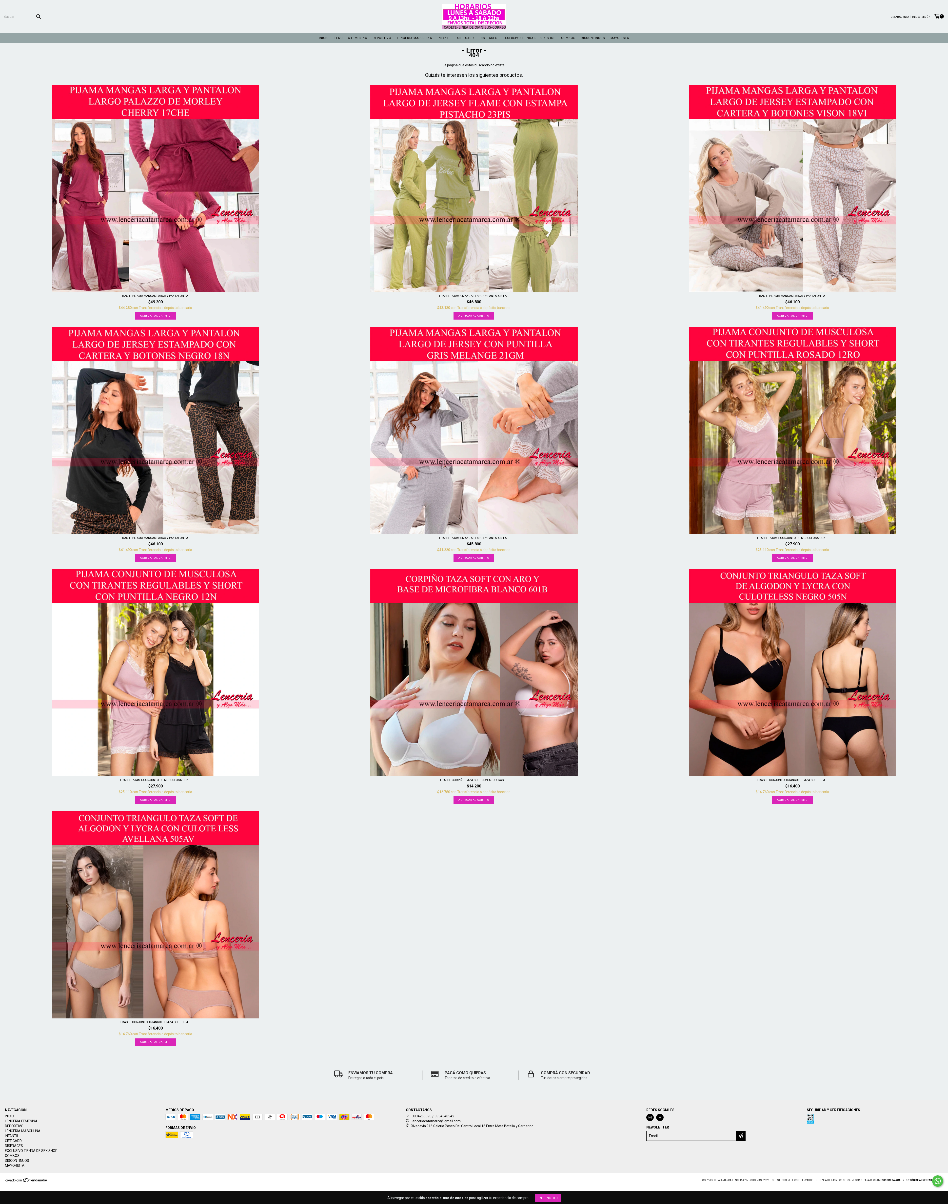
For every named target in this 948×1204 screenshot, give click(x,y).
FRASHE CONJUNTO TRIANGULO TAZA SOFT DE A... (792, 780)
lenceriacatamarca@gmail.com (436, 1121)
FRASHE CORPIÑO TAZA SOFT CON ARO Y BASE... (474, 780)
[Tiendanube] (26, 1181)
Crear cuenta (900, 17)
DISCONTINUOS (593, 38)
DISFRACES (488, 38)
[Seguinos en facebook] (660, 1117)
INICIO (324, 38)
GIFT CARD (465, 38)
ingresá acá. (892, 1180)
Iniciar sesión (921, 17)
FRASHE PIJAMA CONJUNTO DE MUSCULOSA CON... (792, 538)
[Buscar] (38, 16)
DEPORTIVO (382, 38)
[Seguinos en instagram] (650, 1117)
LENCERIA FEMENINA (351, 38)
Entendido (548, 1198)
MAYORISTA (620, 38)
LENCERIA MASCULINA (414, 38)
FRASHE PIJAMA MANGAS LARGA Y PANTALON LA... (155, 296)
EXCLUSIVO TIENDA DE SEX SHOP (529, 38)
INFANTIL (445, 38)
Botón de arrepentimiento (924, 1180)
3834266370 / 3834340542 (433, 1116)
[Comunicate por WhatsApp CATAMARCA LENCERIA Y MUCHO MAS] (937, 1181)
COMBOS (568, 38)
